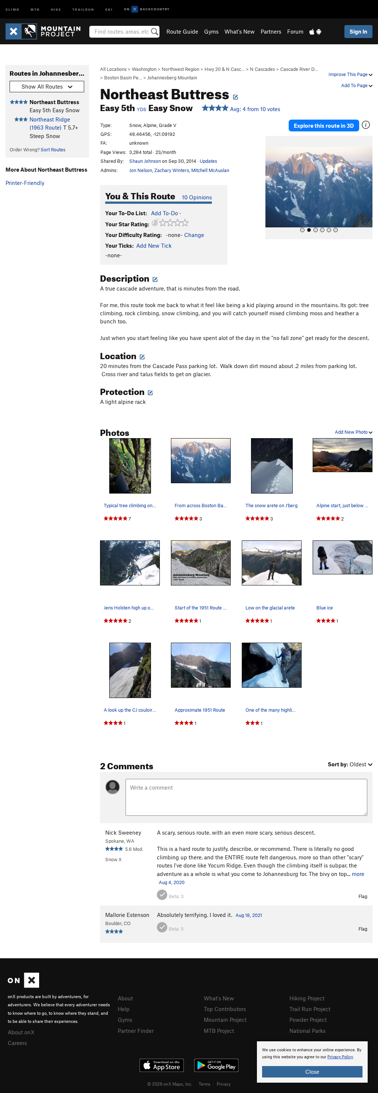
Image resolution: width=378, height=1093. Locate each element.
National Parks (307, 1030)
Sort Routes (53, 149)
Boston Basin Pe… (123, 77)
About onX (21, 1032)
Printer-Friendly (25, 182)
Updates (208, 161)
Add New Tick (154, 245)
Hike (56, 9)
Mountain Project (225, 1019)
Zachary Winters (171, 170)
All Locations (113, 69)
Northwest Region (180, 69)
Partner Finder (136, 1030)
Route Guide (182, 31)
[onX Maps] (23, 985)
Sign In (358, 31)
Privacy (224, 1083)
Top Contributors (225, 1009)
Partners (271, 31)
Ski (109, 9)
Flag (362, 896)
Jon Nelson (140, 170)
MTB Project (219, 1030)
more (358, 873)
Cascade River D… (299, 69)
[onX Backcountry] (146, 9)
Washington (144, 69)
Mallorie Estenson (127, 914)
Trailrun (83, 9)
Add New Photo (352, 432)
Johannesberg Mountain (172, 77)
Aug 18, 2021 (249, 915)
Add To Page (355, 85)
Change (194, 234)
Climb (13, 9)
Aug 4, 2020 (172, 882)
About (125, 998)
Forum (295, 31)
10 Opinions (197, 197)
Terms (204, 1083)
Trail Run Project (309, 1009)
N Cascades (262, 69)
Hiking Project (306, 998)
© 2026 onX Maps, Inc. (169, 1083)
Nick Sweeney (123, 832)
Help (124, 1009)
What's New (239, 31)
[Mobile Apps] (315, 31)
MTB (35, 9)
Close (312, 1071)
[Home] (47, 31)
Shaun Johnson (145, 161)
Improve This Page (349, 74)
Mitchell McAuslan (210, 170)
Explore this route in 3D (324, 125)
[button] (272, 187)
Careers (17, 1042)
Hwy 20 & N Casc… (225, 69)
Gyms (211, 31)
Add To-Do (164, 213)
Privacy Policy (340, 1057)
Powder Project (308, 1019)
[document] (312, 1061)
